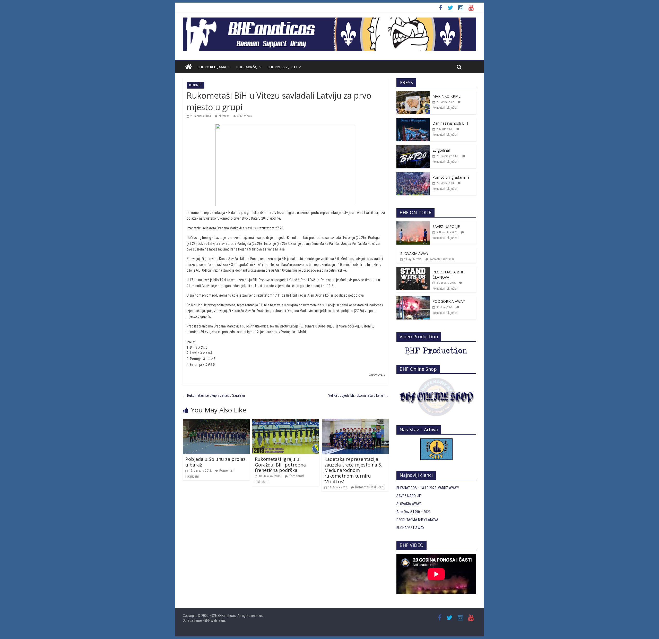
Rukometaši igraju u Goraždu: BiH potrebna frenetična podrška (280, 464)
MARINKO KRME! (446, 96)
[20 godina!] (413, 148)
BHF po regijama (211, 67)
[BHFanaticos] (329, 20)
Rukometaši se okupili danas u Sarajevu (214, 395)
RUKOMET (195, 85)
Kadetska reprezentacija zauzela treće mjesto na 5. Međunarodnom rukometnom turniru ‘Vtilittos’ (353, 470)
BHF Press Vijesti (282, 67)
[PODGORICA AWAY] (413, 299)
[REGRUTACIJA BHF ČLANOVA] (413, 270)
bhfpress (224, 116)
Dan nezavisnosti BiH (450, 123)
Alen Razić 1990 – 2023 (413, 512)
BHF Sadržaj (246, 67)
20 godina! (441, 150)
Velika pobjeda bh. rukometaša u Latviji (358, 395)
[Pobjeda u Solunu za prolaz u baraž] (216, 422)
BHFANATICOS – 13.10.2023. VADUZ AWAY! (427, 488)
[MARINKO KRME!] (413, 94)
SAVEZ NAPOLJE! (446, 226)
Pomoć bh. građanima (451, 177)
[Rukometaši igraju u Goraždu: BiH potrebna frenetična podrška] (285, 422)
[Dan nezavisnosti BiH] (413, 121)
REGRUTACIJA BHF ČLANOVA (448, 275)
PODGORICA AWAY (448, 301)
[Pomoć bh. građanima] (413, 175)
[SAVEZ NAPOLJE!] (413, 224)
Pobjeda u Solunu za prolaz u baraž (215, 462)
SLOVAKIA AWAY (414, 253)
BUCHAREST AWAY (410, 528)
